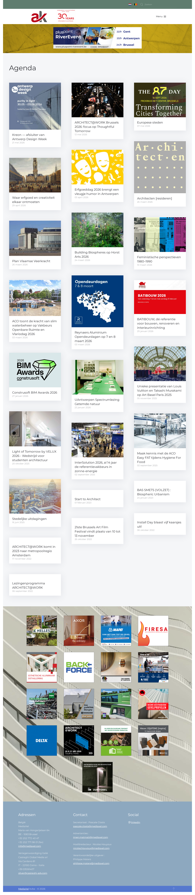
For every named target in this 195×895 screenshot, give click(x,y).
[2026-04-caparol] (116, 667)
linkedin (135, 822)
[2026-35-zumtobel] (97, 776)
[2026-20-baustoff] (153, 667)
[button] (161, 16)
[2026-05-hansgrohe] (79, 630)
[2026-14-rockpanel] (116, 703)
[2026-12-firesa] (153, 630)
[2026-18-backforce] (79, 667)
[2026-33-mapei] (116, 630)
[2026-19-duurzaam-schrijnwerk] (116, 740)
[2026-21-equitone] (153, 740)
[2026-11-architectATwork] (79, 740)
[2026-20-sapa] (42, 703)
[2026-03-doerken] (42, 740)
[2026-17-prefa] (153, 703)
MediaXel (23, 888)
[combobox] (158, 4)
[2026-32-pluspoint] (97, 38)
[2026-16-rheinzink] (79, 703)
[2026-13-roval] (42, 667)
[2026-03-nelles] (42, 630)
